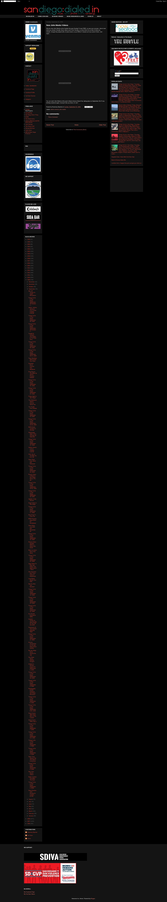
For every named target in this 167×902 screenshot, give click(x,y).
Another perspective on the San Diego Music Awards (32, 645)
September (32, 289)
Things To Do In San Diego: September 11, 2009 (32, 637)
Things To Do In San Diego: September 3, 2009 (32, 751)
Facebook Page (29, 89)
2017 (28, 260)
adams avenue (55, 109)
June (30, 804)
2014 (28, 268)
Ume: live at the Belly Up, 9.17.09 (32, 455)
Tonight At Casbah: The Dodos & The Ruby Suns (32, 336)
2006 (28, 823)
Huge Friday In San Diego (32, 503)
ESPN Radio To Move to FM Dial (32, 428)
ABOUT (99, 16)
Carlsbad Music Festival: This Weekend (31, 366)
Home (76, 125)
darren (29, 838)
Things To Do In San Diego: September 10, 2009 (32, 675)
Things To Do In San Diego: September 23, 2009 (32, 413)
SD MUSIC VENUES (57, 16)
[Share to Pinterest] (92, 107)
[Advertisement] (126, 179)
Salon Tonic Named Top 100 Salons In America (32, 759)
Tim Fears (30, 835)
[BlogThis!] (87, 107)
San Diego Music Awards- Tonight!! (31, 659)
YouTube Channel (30, 96)
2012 (28, 272)
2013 (28, 270)
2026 (28, 239)
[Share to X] (89, 107)
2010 (28, 277)
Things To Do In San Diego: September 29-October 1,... (32, 327)
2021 (28, 251)
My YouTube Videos (29, 894)
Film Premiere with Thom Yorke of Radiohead (32, 574)
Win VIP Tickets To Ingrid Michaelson (32, 293)
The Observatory (30, 118)
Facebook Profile (30, 92)
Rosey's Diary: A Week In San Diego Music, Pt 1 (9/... (32, 477)
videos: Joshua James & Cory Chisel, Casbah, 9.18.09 (32, 310)
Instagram (28, 99)
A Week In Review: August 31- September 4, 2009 (32, 667)
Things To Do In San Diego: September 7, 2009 (32, 726)
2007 (28, 821)
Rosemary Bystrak (32, 832)
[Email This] (85, 107)
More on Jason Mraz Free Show (32, 551)
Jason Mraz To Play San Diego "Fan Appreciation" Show (32, 566)
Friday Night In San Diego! (32, 397)
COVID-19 (90, 16)
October (31, 286)
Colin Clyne (28, 130)
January (31, 815)
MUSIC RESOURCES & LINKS (75, 16)
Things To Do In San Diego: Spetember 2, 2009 (32, 766)
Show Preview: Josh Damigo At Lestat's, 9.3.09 (32, 793)
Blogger (93, 898)
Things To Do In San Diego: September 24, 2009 (32, 391)
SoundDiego (28, 112)
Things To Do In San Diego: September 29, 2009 (32, 318)
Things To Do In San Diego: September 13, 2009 (32, 600)
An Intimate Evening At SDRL (32, 615)
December (32, 282)
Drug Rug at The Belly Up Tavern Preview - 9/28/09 (32, 374)
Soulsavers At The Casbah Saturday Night (32, 629)
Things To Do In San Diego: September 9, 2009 (32, 683)
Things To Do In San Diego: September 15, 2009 (32, 558)
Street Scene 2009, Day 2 (32, 720)
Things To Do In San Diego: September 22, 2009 (32, 442)
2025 (28, 242)
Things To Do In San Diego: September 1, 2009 (32, 785)
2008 (28, 818)
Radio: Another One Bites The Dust (32, 778)
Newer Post (50, 125)
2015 (28, 265)
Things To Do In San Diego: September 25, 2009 (32, 382)
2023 (28, 246)
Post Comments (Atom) (79, 129)
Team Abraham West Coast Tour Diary (32, 359)
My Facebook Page (29, 892)
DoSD (27, 116)
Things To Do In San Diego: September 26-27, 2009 (32, 352)
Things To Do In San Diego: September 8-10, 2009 (32, 708)
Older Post (102, 125)
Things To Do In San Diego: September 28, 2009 (32, 344)
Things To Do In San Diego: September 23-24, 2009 (32, 421)
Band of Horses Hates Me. (119, 160)
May (30, 806)
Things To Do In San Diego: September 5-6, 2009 (32, 735)
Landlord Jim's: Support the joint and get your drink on (126, 163)
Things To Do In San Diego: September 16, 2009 (32, 536)
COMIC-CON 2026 (43, 16)
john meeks (62, 109)
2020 (28, 253)
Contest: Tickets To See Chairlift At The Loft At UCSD (32, 622)
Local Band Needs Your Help (32, 580)
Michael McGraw (30, 128)
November (32, 284)
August (31, 799)
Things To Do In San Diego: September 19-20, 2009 (32, 485)
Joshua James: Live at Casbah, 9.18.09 (32, 449)
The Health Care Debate (32, 407)
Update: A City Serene (32, 499)
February (31, 813)
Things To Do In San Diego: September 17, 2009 (32, 509)
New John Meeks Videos (31, 773)
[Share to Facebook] (90, 107)
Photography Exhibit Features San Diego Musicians (31, 691)
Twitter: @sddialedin (31, 85)
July (30, 801)
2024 (28, 244)
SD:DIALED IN (30, 16)
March (31, 811)
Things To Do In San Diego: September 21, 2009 (32, 469)
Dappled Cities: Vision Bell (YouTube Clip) (123, 157)
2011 (28, 275)
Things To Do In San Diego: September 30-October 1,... (32, 301)
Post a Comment (53, 117)
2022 (28, 249)
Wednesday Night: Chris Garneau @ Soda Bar (32, 434)
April (30, 808)
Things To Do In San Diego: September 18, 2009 (32, 493)
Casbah (27, 109)
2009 (28, 279)
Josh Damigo (29, 124)
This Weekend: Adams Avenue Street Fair (32, 402)
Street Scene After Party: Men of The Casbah (32, 715)
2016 (28, 263)
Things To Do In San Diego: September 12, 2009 (32, 608)
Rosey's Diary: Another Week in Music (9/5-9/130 (32, 544)
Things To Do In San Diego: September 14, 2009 (32, 592)
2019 (28, 256)
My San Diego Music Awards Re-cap (32, 652)
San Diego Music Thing (31, 114)
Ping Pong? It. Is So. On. (32, 515)
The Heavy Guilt (29, 126)
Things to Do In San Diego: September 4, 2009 (32, 743)
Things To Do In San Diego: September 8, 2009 (32, 699)
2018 (28, 258)
